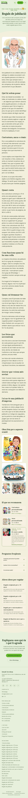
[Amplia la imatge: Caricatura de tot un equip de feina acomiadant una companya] (19, 488)
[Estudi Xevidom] (4, 2)
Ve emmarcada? (8, 570)
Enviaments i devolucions (14, 795)
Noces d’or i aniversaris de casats (11, 780)
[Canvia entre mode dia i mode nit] (15, 2)
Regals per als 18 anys (7, 782)
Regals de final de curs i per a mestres (12, 769)
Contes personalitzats (8, 705)
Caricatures (5, 707)
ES (5, 696)
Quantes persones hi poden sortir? (11, 559)
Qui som (4, 730)
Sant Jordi (4, 776)
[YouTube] (14, 685)
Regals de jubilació (7, 786)
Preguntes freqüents (7, 736)
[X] (10, 685)
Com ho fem (5, 727)
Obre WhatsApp (14, 660)
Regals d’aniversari (7, 778)
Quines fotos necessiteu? (10, 565)
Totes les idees (6, 743)
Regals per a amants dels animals (11, 760)
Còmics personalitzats (8, 714)
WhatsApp (4, 692)
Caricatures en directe (8, 710)
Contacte (4, 734)
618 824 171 (5, 682)
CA (2, 696)
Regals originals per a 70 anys (10, 745)
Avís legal (18, 791)
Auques (4, 712)
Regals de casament (7, 784)
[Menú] (25, 2)
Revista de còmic (6, 716)
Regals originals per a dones (9, 754)
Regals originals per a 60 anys (10, 756)
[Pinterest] (18, 685)
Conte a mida (5, 703)
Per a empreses (6, 718)
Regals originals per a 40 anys (10, 747)
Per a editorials (6, 720)
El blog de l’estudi (6, 732)
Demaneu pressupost (14, 655)
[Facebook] (7, 685)
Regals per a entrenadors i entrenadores (13, 767)
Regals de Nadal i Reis (7, 762)
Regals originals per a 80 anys (10, 749)
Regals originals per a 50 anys (10, 758)
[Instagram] (3, 685)
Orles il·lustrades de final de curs (10, 765)
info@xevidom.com (7, 694)
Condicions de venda (19, 793)
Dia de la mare (6, 771)
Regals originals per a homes (9, 752)
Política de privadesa (7, 793)
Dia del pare (5, 773)
